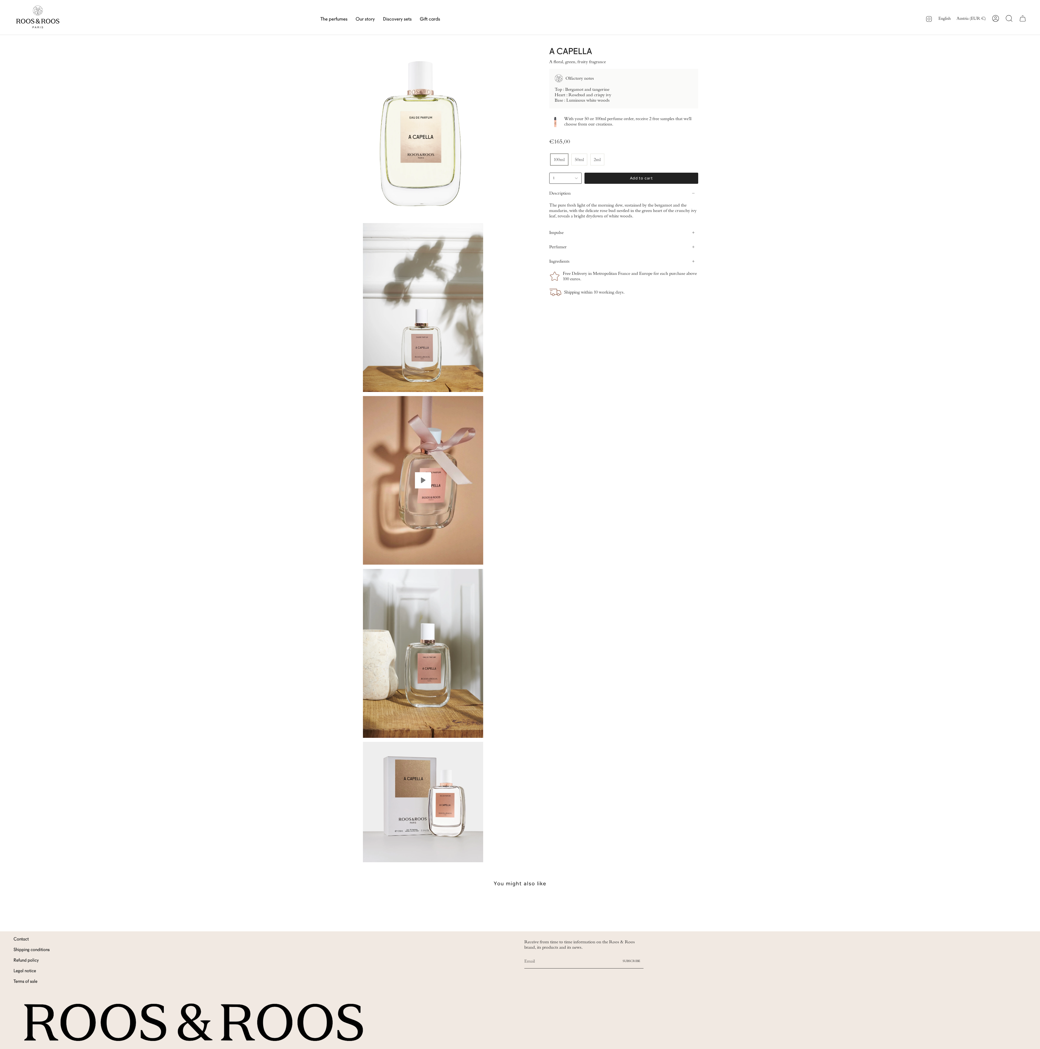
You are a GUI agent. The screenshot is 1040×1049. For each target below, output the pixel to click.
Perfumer (558, 247)
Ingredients (559, 261)
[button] (334, 18)
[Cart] (1022, 18)
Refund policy (26, 960)
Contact (21, 939)
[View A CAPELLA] (423, 480)
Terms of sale (25, 982)
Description (560, 193)
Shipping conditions (32, 950)
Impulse (556, 232)
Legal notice (25, 971)
